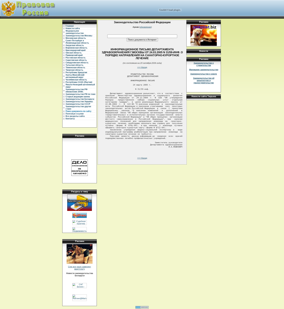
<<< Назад (142, 67)
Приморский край (74, 55)
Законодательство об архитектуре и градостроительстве (203, 80)
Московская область (76, 38)
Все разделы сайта (75, 116)
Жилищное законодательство (203, 70)
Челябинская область (76, 80)
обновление (145, 27)
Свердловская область (77, 62)
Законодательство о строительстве (204, 64)
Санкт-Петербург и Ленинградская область (77, 41)
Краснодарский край (75, 50)
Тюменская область (75, 67)
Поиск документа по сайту (78, 111)
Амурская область (75, 45)
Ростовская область (75, 58)
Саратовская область (76, 60)
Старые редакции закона (78, 96)
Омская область (74, 53)
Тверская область (74, 70)
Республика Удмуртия (76, 72)
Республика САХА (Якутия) (79, 82)
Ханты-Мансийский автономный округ (75, 76)
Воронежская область (76, 48)
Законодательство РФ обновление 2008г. (76, 90)
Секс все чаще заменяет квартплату (79, 268)
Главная (70, 26)
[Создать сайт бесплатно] (142, 308)
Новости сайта (73, 28)
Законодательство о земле (203, 74)
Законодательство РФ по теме (80, 94)
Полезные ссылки (74, 114)
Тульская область (74, 65)
